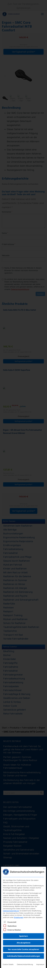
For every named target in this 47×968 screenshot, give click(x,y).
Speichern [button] (23, 936)
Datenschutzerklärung (11, 911)
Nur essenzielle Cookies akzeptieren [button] (23, 949)
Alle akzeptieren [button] (23, 943)
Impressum (40, 964)
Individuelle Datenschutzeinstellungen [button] (23, 956)
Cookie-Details (8, 964)
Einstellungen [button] (18, 917)
